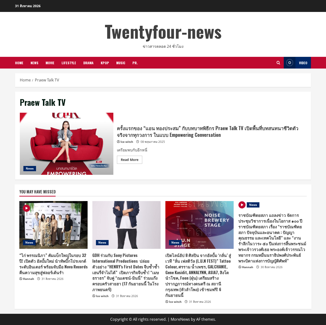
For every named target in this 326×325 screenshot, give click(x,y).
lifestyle (69, 62)
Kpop (105, 62)
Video (303, 62)
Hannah (28, 279)
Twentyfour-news (163, 31)
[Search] (278, 62)
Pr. (135, 62)
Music (120, 62)
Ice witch (127, 142)
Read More (131, 160)
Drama (88, 62)
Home (19, 62)
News (34, 62)
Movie (50, 62)
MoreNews (180, 319)
